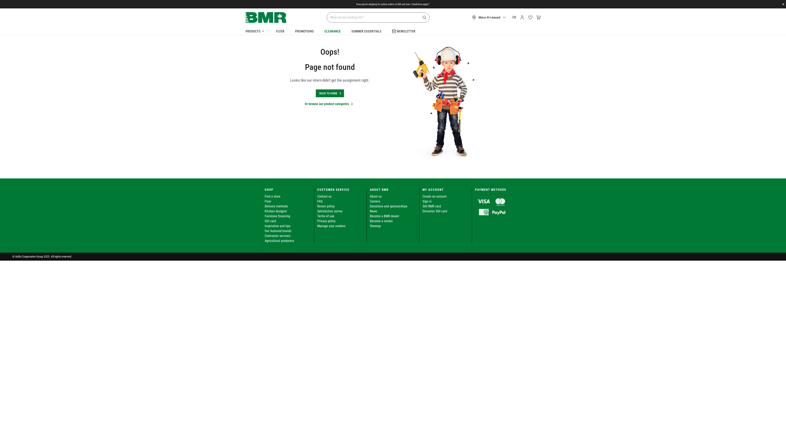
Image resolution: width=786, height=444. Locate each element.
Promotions (304, 31)
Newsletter (406, 31)
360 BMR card (431, 206)
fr (514, 17)
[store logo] (266, 17)
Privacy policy (326, 221)
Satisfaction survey (330, 211)
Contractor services (277, 236)
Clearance (332, 31)
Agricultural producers (279, 241)
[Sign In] (522, 17)
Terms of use (325, 216)
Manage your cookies (331, 226)
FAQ (320, 201)
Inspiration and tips (277, 226)
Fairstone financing (277, 216)
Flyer (280, 31)
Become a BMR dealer (384, 216)
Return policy (326, 206)
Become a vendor (381, 221)
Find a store (272, 196)
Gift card (270, 221)
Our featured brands (278, 231)
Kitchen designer (276, 211)
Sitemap (375, 226)
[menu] (393, 31)
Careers (375, 201)
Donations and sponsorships (388, 206)
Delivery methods (276, 206)
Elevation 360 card (434, 211)
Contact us (324, 196)
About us (376, 196)
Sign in (427, 201)
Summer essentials (366, 31)
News (373, 211)
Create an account (434, 196)
